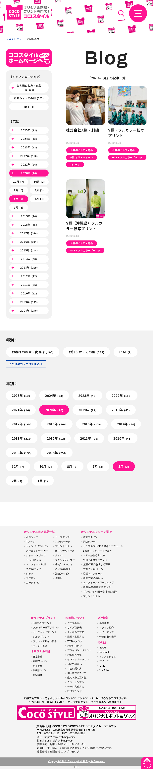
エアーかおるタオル (94, 555)
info (29, 107)
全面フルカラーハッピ (95, 559)
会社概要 (104, 623)
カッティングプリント (45, 632)
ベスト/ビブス (33, 559)
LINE (102, 665)
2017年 (29, 233)
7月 (39, 190)
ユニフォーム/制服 (36, 564)
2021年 (29, 164)
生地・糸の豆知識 (76, 677)
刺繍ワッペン (40, 661)
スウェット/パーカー (37, 550)
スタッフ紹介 (106, 627)
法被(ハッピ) (62, 573)
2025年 (29, 130)
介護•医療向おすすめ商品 (96, 564)
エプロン (31, 578)
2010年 (29, 293)
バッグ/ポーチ (62, 541)
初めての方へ (74, 664)
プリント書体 (40, 645)
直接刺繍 (37, 656)
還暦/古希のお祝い (93, 578)
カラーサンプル (75, 682)
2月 (39, 199)
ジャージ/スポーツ (36, 555)
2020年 (29, 173)
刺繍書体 (37, 675)
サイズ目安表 (74, 627)
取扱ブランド (74, 691)
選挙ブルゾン (90, 537)
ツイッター (105, 661)
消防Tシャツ (89, 541)
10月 (39, 181)
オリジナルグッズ (64, 550)
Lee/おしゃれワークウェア (97, 550)
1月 (18, 207)
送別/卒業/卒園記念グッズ (97, 587)
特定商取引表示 (107, 636)
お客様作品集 (74, 654)
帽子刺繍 (37, 665)
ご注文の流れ (74, 623)
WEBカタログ (74, 641)
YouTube (104, 670)
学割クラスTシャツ (93, 569)
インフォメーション (78, 659)
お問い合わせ (74, 645)
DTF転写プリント (42, 623)
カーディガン (33, 582)
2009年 (29, 302)
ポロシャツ (32, 537)
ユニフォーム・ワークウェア (98, 582)
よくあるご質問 (75, 632)
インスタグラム (107, 656)
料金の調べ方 (74, 668)
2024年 (29, 139)
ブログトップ (14, 39)
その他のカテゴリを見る (24, 364)
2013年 (29, 267)
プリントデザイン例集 (45, 641)
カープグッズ (62, 537)
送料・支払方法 (75, 636)
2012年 (29, 276)
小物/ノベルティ (64, 564)
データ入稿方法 (75, 686)
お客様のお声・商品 (29, 87)
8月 (18, 190)
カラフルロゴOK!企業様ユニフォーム (103, 546)
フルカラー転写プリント (46, 627)
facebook (104, 652)
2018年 (29, 225)
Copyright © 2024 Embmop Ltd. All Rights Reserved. (76, 761)
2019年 (29, 216)
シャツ (29, 573)
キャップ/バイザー (65, 559)
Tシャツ (30, 541)
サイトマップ (106, 632)
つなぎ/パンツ (33, 569)
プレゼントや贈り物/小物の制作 (100, 591)
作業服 (58, 578)
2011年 (29, 285)
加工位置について (76, 673)
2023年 (29, 147)
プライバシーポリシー (79, 650)
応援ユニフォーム (92, 573)
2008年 (29, 310)
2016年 (29, 242)
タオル (58, 555)
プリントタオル (63, 546)
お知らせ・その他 (29, 98)
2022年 (29, 156)
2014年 (29, 259)
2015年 (29, 250)
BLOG (102, 647)
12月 (18, 181)
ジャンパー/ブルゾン (37, 546)
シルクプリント (41, 636)
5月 (18, 199)
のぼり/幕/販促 (63, 569)
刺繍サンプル (40, 670)
